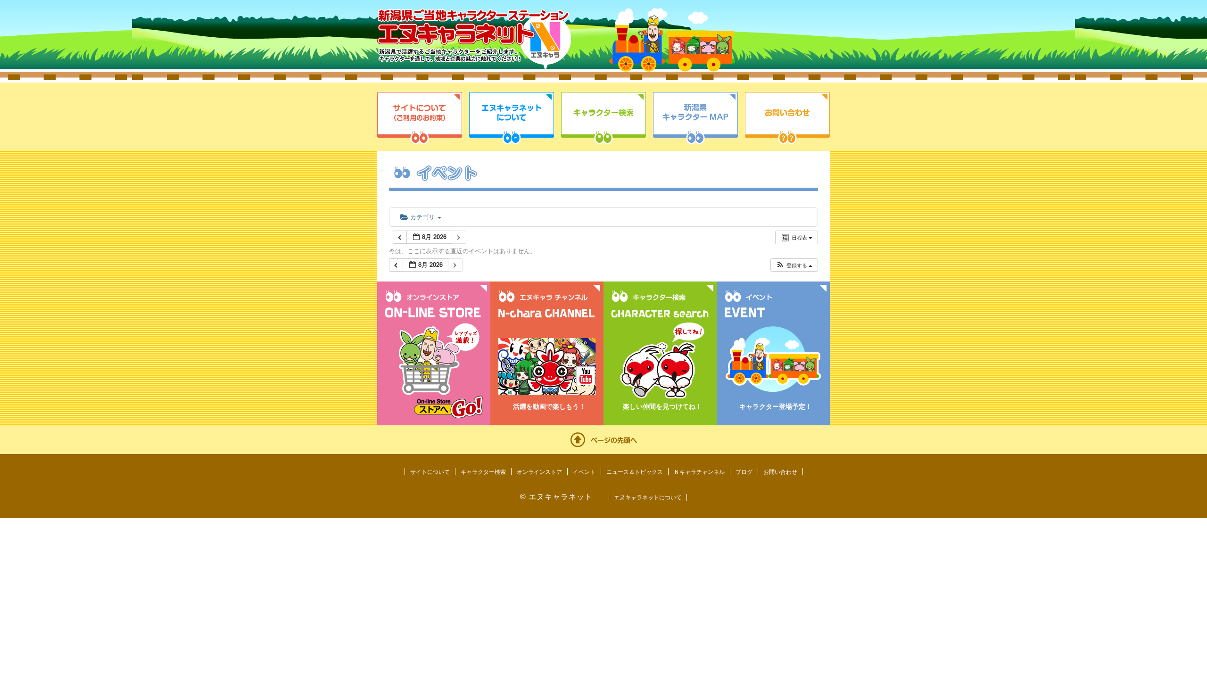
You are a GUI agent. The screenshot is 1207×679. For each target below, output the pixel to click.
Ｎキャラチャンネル (699, 472)
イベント (584, 472)
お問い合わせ (787, 118)
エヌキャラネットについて (511, 118)
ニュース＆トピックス (634, 472)
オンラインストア (539, 472)
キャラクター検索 (603, 118)
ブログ (744, 472)
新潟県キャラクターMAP (695, 118)
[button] (794, 265)
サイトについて (419, 118)
